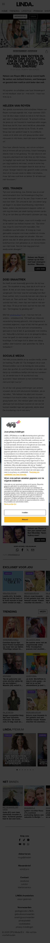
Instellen (25, 512)
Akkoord (25, 519)
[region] (25, 471)
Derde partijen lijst (10, 504)
